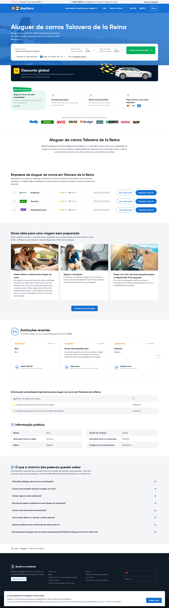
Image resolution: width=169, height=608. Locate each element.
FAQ (104, 8)
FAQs (50, 574)
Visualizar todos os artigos (84, 308)
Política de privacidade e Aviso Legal (61, 583)
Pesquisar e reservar (146, 193)
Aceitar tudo (154, 600)
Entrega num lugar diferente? (27, 57)
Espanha (24, 548)
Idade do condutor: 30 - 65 (53, 57)
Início (16, 548)
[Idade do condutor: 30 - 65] (41, 57)
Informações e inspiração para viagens (80, 8)
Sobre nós (52, 572)
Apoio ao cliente (116, 8)
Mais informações (125, 193)
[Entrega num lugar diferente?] (15, 57)
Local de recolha (20, 49)
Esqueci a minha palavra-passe (97, 574)
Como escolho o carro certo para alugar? (62, 577)
